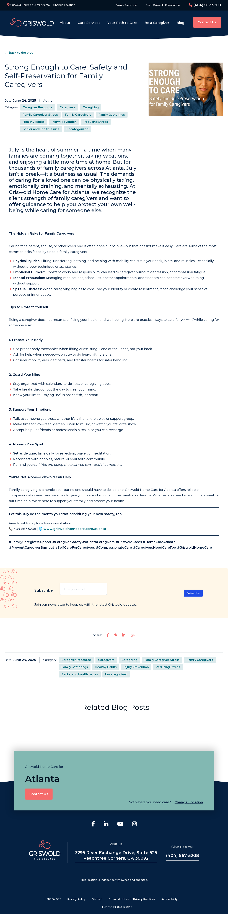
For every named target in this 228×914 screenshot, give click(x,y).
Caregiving (91, 107)
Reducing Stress (96, 122)
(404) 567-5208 (206, 5)
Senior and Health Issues (41, 129)
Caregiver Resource (37, 107)
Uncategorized (77, 129)
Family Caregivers (78, 114)
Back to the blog (20, 52)
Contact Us (207, 22)
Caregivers (67, 107)
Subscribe (193, 593)
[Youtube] (120, 824)
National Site (53, 899)
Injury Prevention (64, 122)
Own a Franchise (126, 5)
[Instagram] (134, 824)
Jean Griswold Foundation (163, 5)
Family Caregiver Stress (40, 114)
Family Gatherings (112, 114)
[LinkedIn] (106, 824)
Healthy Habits (34, 122)
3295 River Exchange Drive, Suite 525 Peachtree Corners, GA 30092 (116, 855)
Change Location (64, 5)
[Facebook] (93, 824)
